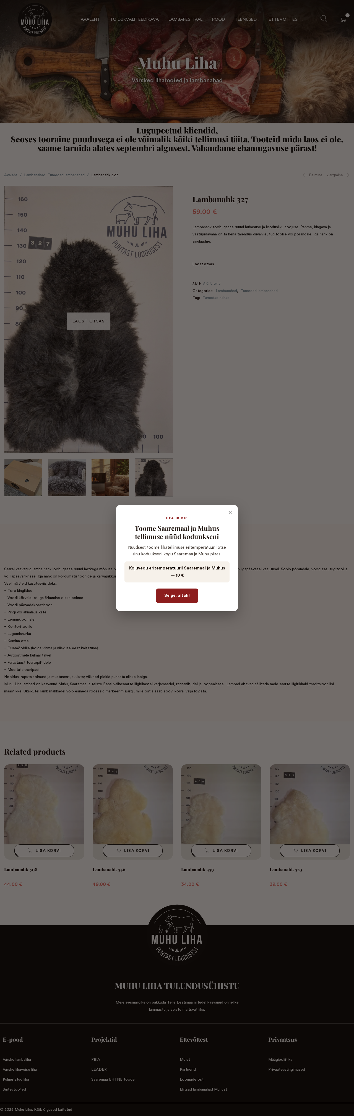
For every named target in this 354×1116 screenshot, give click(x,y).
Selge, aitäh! (177, 596)
